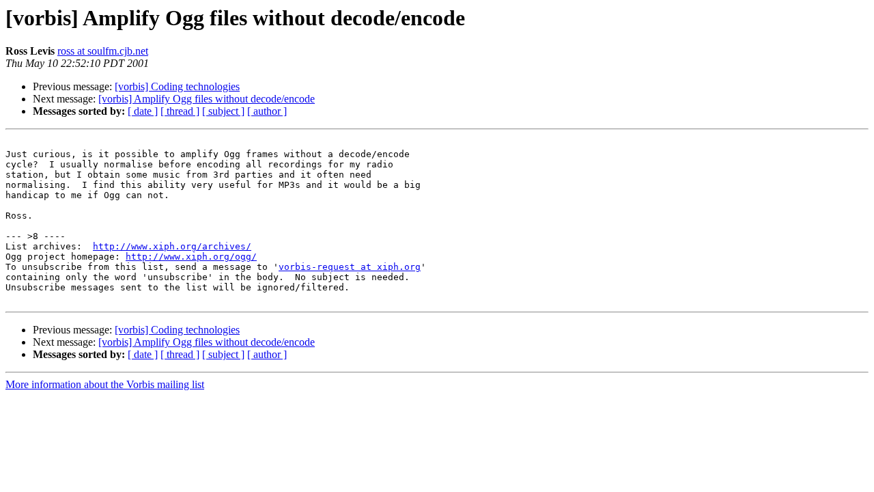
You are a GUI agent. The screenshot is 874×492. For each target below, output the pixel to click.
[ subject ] (223, 111)
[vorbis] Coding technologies (177, 86)
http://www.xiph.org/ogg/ (191, 256)
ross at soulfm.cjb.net (102, 51)
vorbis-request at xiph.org (350, 267)
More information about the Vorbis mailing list (104, 384)
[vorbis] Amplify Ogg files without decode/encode (206, 99)
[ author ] (267, 111)
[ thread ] (179, 111)
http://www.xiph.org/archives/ (172, 246)
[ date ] (143, 111)
